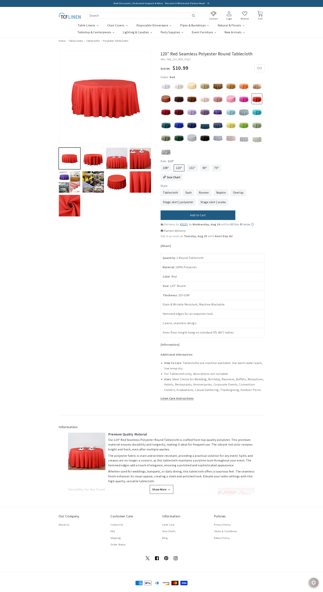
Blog (164, 538)
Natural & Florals (229, 25)
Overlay (238, 193)
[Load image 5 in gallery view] (69, 182)
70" (216, 168)
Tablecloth (170, 193)
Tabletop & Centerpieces (94, 32)
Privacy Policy (222, 524)
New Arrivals (233, 32)
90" (205, 168)
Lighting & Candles (136, 32)
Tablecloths (93, 40)
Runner (204, 193)
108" (166, 168)
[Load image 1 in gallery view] (69, 158)
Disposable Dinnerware (152, 25)
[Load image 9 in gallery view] (69, 205)
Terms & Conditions (225, 531)
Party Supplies (170, 32)
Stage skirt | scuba (213, 202)
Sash (188, 193)
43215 (184, 224)
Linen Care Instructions (177, 398)
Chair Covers (115, 25)
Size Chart (173, 177)
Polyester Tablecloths (115, 40)
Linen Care (168, 524)
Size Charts (169, 531)
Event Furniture (202, 32)
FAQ (112, 531)
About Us (64, 524)
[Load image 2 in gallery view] (93, 158)
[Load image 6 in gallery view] (93, 182)
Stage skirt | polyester (178, 202)
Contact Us (116, 524)
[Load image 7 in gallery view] (117, 182)
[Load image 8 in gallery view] (140, 182)
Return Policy (222, 538)
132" (192, 168)
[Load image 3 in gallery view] (117, 158)
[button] (88, 25)
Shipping (115, 538)
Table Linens (86, 25)
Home (62, 40)
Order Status (117, 544)
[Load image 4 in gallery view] (140, 158)
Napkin (221, 193)
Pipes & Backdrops (193, 25)
